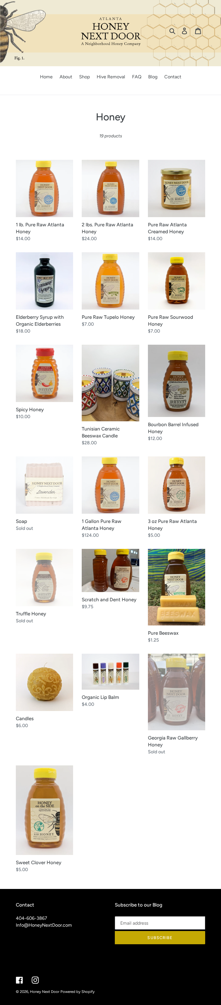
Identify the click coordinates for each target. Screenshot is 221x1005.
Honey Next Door (44, 991)
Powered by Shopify (77, 991)
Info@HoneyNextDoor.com (44, 925)
